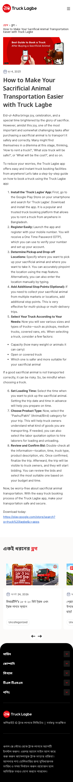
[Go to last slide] (33, 636)
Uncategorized (17, 622)
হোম (5, 25)
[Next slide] (39, 636)
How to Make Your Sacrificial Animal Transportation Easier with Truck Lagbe (36, 31)
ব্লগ (13, 25)
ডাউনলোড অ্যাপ (49, 8)
